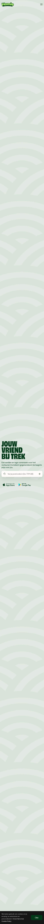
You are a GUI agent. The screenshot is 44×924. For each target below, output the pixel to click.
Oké (36, 917)
